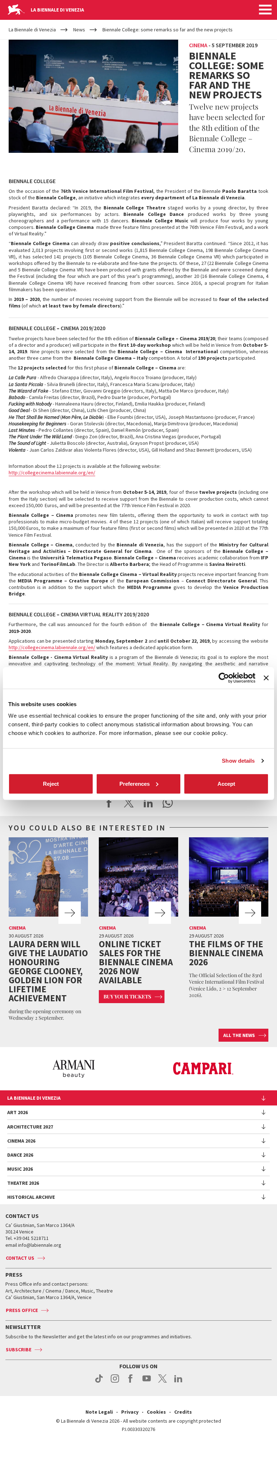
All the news (239, 1035)
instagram (114, 1382)
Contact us (20, 1258)
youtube (146, 1382)
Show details (238, 761)
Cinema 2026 (21, 1141)
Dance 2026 (20, 1155)
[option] (73, 1069)
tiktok (99, 1382)
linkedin (178, 1382)
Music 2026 (20, 1169)
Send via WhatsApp (168, 803)
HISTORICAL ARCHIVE (31, 1197)
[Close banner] (266, 678)
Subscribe (18, 1349)
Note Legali (99, 1412)
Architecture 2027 (30, 1126)
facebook (130, 1382)
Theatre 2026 (23, 1183)
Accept (226, 783)
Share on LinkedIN (148, 803)
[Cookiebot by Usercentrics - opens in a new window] (223, 678)
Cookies (156, 1412)
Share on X (129, 803)
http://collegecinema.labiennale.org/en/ (52, 472)
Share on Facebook (109, 803)
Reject (51, 783)
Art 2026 (17, 1112)
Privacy (129, 1412)
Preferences (134, 783)
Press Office (22, 1310)
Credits (183, 1412)
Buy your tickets (127, 996)
